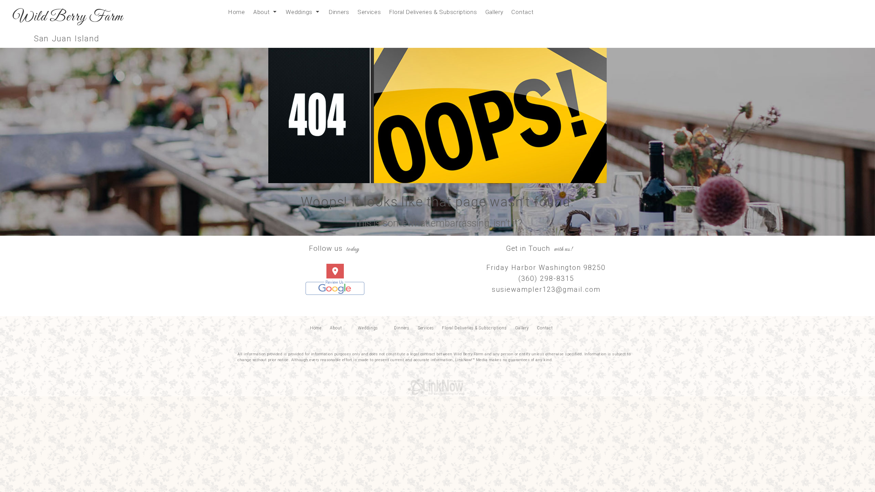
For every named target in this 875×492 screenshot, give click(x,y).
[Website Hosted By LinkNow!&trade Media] (437, 385)
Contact (522, 12)
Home (236, 12)
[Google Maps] (335, 272)
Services (369, 12)
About (261, 12)
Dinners (338, 12)
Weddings (299, 12)
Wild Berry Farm (68, 17)
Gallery (494, 12)
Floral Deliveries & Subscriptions (433, 12)
